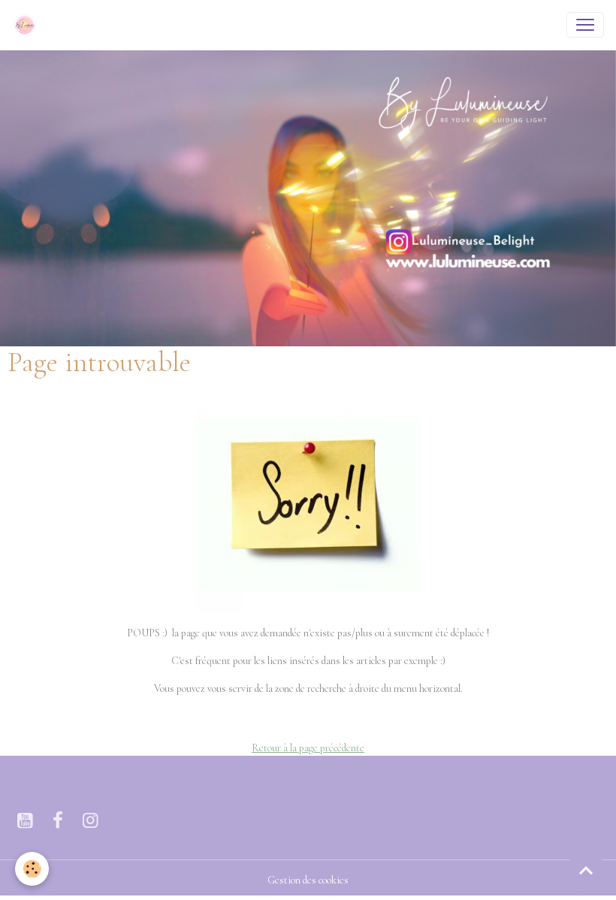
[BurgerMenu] (585, 25)
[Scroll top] (586, 870)
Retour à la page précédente (308, 747)
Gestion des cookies (308, 880)
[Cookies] (32, 869)
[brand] (28, 25)
